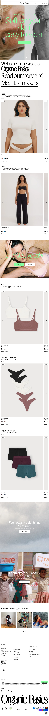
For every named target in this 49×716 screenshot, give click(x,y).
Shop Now (2, 98)
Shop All (2, 361)
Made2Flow (16, 659)
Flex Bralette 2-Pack (4, 345)
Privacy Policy (42, 684)
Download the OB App (33, 646)
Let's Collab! (31, 651)
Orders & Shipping (17, 649)
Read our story (17, 75)
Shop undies (30, 264)
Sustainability (16, 657)
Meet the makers (19, 82)
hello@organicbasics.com (6, 651)
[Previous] (2, 129)
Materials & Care (17, 654)
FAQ (14, 646)
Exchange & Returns (17, 652)
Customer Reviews (17, 661)
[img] (1, 233)
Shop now (17, 34)
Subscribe (44, 682)
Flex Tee (2, 154)
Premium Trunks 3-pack (5, 491)
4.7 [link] (7, 161)
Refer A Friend (32, 649)
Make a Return (16, 648)
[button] (2, 3)
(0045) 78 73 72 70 (3, 654)
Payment (15, 656)
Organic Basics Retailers (33, 656)
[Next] (46, 129)
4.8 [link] (7, 351)
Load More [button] (24, 631)
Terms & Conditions (18, 708)
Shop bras (19, 264)
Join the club (31, 34)
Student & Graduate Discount (34, 654)
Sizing (15, 651)
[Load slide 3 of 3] (27, 57)
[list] (24, 131)
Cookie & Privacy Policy (28, 708)
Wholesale (31, 652)
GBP (36, 3)
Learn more (24, 531)
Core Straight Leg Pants (5, 227)
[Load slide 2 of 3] (24, 57)
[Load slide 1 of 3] (22, 57)
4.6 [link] (7, 233)
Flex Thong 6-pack (4, 418)
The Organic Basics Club (33, 648)
